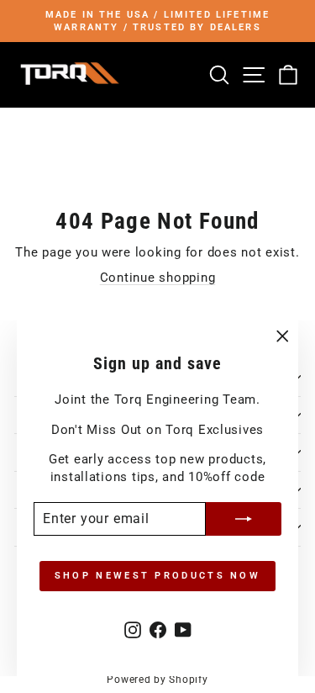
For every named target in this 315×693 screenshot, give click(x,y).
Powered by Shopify (157, 679)
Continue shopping (158, 277)
